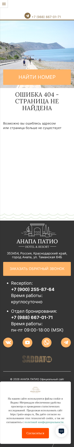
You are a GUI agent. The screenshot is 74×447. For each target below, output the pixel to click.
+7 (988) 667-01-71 (46, 17)
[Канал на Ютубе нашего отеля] (27, 342)
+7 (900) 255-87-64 (32, 289)
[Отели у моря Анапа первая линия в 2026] (39, 10)
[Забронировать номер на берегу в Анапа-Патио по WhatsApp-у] (47, 342)
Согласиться (35, 433)
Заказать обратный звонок (37, 269)
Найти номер (37, 77)
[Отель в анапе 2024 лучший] (37, 247)
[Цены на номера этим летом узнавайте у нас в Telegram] (66, 342)
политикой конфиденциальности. (44, 422)
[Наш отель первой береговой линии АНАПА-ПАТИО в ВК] (8, 342)
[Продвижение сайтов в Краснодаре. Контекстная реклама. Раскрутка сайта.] (37, 359)
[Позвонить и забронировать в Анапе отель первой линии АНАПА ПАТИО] (20, 6)
